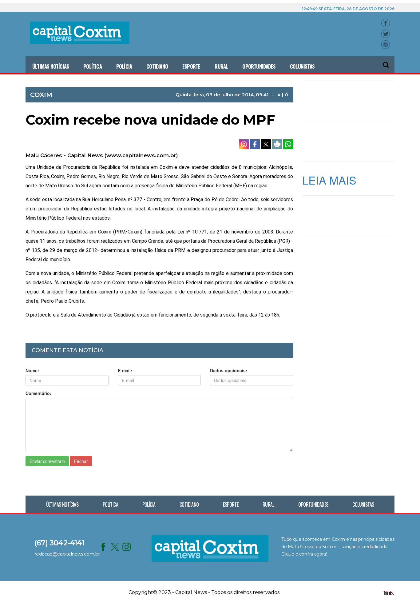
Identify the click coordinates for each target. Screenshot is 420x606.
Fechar (81, 461)
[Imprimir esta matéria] (277, 144)
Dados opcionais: (228, 370)
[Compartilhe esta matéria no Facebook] (255, 144)
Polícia (124, 66)
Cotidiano (157, 66)
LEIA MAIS (329, 180)
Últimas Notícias (50, 66)
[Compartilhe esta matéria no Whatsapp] (288, 144)
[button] (386, 62)
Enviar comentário (47, 461)
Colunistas (302, 66)
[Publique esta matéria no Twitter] (266, 144)
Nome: (32, 370)
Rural (221, 66)
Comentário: (38, 393)
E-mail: (125, 370)
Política (92, 66)
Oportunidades (258, 66)
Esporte (191, 66)
